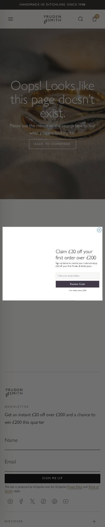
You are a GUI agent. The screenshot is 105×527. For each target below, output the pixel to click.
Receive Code (77, 284)
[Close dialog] (99, 230)
